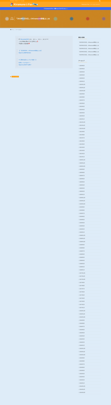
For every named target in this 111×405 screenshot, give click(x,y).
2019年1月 (82, 232)
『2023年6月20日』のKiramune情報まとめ (88, 51)
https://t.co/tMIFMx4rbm (25, 52)
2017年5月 (82, 295)
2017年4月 (82, 298)
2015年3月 (82, 376)
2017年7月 (82, 288)
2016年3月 (82, 339)
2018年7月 (82, 251)
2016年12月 (82, 310)
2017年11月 (82, 276)
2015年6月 (82, 367)
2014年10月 (82, 392)
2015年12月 (82, 348)
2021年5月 (82, 144)
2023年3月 (82, 75)
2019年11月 (82, 200)
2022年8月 (82, 97)
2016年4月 (82, 336)
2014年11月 (82, 389)
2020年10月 (82, 166)
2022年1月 (82, 119)
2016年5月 (82, 332)
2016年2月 (82, 342)
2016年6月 (82, 329)
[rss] (100, 1)
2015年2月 (82, 380)
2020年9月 (82, 169)
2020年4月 (82, 185)
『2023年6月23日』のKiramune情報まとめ (88, 42)
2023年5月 (82, 68)
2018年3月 (82, 263)
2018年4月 (82, 260)
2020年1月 (82, 194)
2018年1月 (82, 269)
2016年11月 (82, 314)
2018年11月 (82, 238)
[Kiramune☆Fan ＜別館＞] (24, 4)
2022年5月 (82, 106)
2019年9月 (82, 207)
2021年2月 (82, 153)
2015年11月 (82, 351)
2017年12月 (82, 273)
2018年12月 (82, 235)
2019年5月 (82, 219)
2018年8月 (82, 247)
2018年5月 (82, 257)
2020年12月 (82, 159)
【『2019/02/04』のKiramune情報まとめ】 (30, 50)
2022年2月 (82, 115)
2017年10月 (82, 279)
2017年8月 (82, 285)
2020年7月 (82, 175)
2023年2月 (82, 78)
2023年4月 (82, 71)
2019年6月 (82, 216)
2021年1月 (82, 156)
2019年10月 (82, 204)
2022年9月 (82, 93)
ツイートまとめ (15, 76)
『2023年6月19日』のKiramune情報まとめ (88, 54)
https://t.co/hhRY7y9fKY (25, 64)
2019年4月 (82, 222)
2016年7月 (82, 326)
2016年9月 (82, 320)
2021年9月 (82, 131)
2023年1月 (82, 81)
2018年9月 (82, 244)
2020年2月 (82, 191)
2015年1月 (82, 383)
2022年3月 (82, 112)
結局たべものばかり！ (25, 62)
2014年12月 (82, 386)
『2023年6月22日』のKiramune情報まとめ (88, 45)
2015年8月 (82, 361)
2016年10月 (82, 317)
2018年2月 (82, 266)
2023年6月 (82, 65)
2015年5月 (82, 370)
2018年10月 (82, 241)
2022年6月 (82, 103)
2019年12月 (82, 197)
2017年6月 (82, 291)
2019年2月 (82, 229)
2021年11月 (82, 125)
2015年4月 (82, 373)
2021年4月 (82, 147)
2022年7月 (82, 100)
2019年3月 (82, 225)
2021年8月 (82, 134)
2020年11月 (82, 163)
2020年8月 (82, 172)
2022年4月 (82, 109)
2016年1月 (82, 345)
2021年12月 (82, 122)
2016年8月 (82, 323)
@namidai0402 (25, 39)
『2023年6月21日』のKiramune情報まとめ (88, 48)
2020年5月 (82, 182)
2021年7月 (82, 137)
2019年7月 (82, 213)
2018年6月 (82, 254)
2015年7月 (82, 364)
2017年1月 (82, 307)
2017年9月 (82, 282)
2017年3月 (82, 301)
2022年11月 (82, 87)
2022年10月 (82, 90)
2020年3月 (82, 188)
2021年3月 (82, 150)
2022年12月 (82, 84)
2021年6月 (82, 141)
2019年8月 (82, 210)
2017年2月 (82, 304)
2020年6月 (82, 178)
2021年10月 (82, 128)
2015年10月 (82, 354)
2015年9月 (82, 358)
